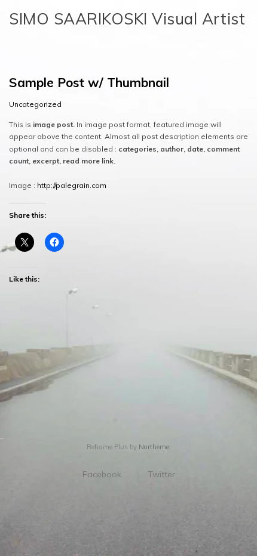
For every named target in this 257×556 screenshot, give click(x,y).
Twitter (161, 474)
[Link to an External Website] (14, 362)
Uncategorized (35, 104)
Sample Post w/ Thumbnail (89, 82)
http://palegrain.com (71, 185)
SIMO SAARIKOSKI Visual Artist (127, 19)
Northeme (154, 447)
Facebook (101, 474)
